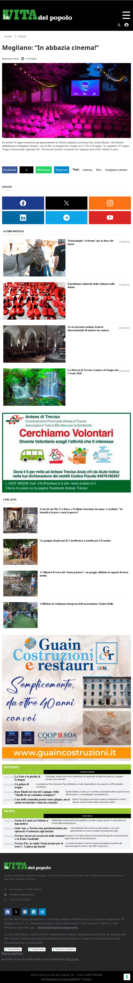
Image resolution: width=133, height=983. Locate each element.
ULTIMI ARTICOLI (13, 231)
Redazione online (10, 58)
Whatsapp (43, 170)
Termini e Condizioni (65, 949)
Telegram (61, 170)
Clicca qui (72, 959)
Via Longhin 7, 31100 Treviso (25, 889)
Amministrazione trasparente (58, 927)
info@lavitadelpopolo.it (22, 894)
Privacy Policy (14, 949)
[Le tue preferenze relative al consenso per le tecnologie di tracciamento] (127, 977)
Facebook (9, 170)
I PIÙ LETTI (9, 499)
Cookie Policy (38, 949)
